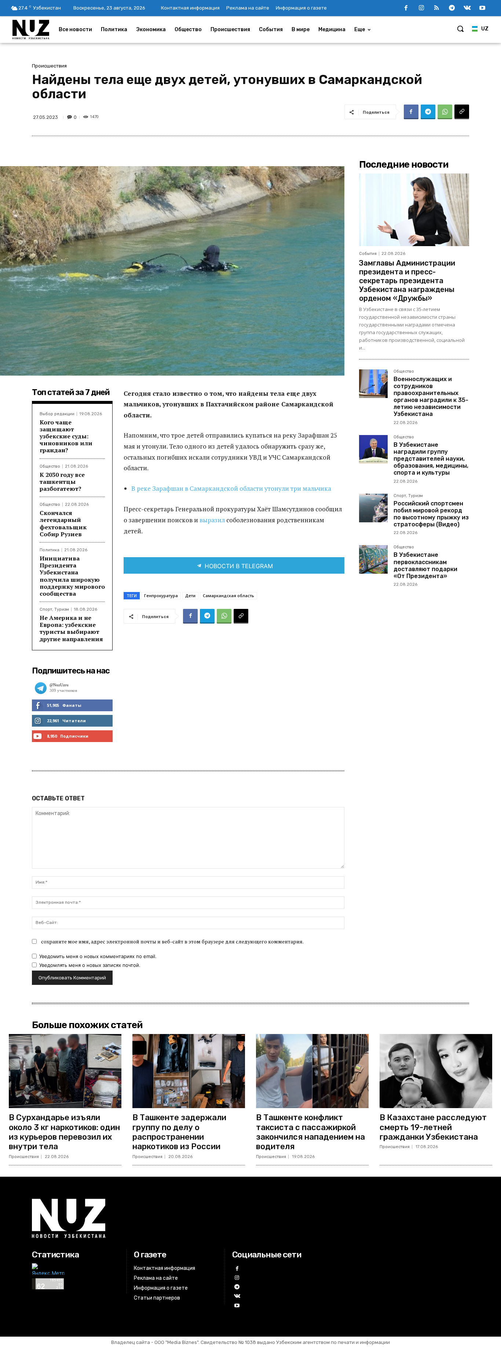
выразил (212, 520)
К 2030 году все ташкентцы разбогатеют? (62, 482)
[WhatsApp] (445, 112)
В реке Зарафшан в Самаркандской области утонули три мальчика (231, 488)
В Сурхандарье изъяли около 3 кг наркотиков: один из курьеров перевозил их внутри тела (64, 1132)
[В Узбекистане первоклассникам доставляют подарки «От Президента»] (373, 559)
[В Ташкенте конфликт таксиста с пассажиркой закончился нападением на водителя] (312, 1071)
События (368, 254)
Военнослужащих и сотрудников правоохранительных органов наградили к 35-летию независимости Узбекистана (431, 397)
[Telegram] (452, 8)
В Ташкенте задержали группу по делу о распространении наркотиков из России (179, 1132)
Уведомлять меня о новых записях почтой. (89, 965)
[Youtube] (482, 8)
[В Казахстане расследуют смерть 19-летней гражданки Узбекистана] (436, 1071)
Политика (49, 550)
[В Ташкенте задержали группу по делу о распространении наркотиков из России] (188, 1071)
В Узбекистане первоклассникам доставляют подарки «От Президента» (425, 565)
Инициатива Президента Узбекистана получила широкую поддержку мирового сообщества (72, 576)
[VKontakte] (467, 8)
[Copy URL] (461, 112)
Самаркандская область (228, 595)
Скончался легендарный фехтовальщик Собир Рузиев (63, 523)
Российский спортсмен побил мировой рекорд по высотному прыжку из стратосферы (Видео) (431, 514)
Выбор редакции (57, 414)
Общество (50, 466)
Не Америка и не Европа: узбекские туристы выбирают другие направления (71, 628)
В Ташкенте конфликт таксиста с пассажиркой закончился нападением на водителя (310, 1132)
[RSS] (437, 8)
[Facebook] (406, 8)
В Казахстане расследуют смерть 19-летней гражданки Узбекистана (433, 1127)
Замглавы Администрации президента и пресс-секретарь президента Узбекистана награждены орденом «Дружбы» (407, 281)
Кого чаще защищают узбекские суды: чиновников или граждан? (66, 436)
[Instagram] (421, 8)
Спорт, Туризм (54, 609)
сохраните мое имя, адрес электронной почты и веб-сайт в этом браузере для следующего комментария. (172, 941)
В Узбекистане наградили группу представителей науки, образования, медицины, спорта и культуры (431, 458)
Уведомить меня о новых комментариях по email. (98, 956)
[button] (460, 28)
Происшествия (49, 65)
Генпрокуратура (161, 595)
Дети (190, 595)
